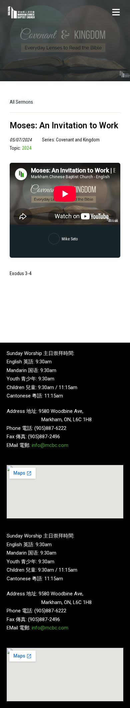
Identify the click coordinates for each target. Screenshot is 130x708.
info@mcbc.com (50, 445)
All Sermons (21, 102)
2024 (26, 148)
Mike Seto (70, 239)
